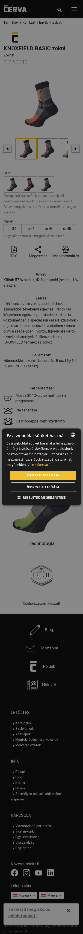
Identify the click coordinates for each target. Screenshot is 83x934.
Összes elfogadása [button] (43, 475)
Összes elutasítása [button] (43, 487)
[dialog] (41, 466)
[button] (41, 497)
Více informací (39, 464)
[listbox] (73, 434)
